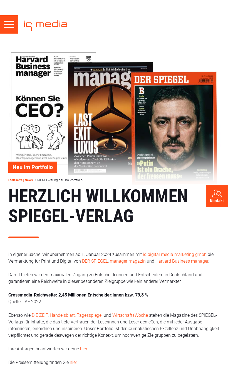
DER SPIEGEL (95, 261)
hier (83, 348)
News (29, 180)
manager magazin (128, 261)
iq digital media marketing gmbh (175, 254)
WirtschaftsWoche (130, 315)
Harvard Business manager (181, 261)
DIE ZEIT (40, 315)
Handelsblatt (62, 315)
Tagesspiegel (90, 315)
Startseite (15, 180)
